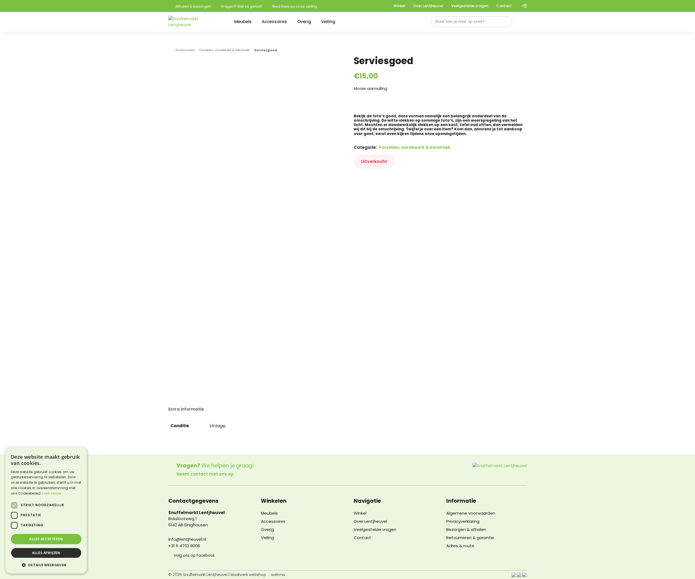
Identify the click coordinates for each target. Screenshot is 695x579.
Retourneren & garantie (470, 537)
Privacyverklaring (462, 521)
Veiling (328, 21)
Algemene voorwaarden (470, 513)
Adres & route (460, 546)
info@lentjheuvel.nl (187, 539)
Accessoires (274, 21)
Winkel (399, 5)
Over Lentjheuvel (428, 5)
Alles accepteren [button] (46, 539)
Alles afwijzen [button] (46, 552)
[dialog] (46, 510)
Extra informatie (186, 409)
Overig (304, 21)
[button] (46, 565)
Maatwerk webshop (248, 575)
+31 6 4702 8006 (184, 546)
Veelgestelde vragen (469, 5)
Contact (504, 5)
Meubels (243, 21)
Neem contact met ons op (205, 474)
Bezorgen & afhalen (466, 529)
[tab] (186, 409)
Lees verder (51, 493)
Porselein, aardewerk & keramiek (224, 50)
